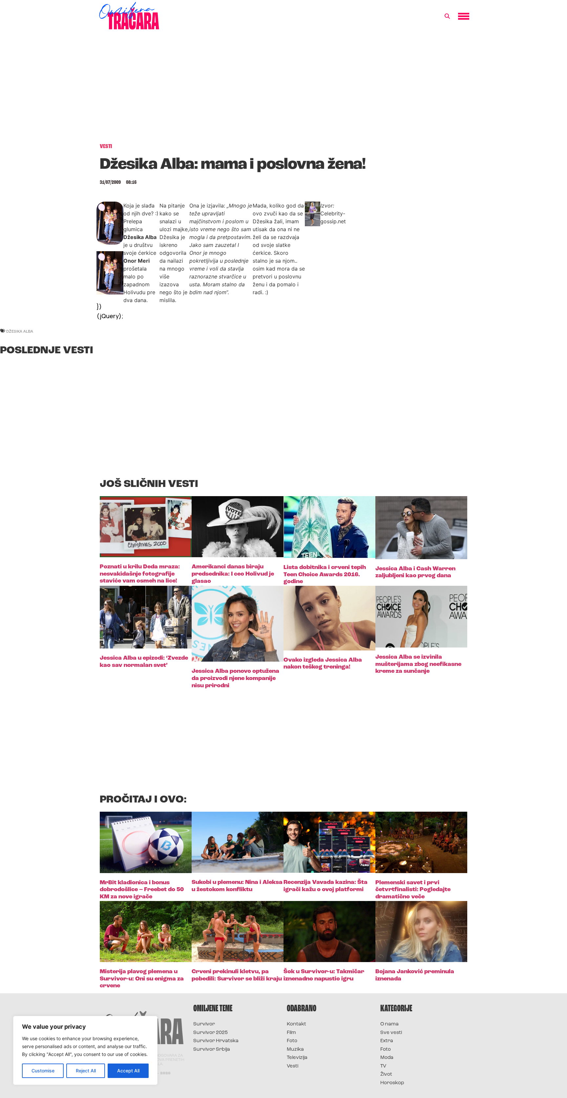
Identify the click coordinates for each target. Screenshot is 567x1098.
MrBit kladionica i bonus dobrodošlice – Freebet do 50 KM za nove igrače (142, 890)
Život (386, 1074)
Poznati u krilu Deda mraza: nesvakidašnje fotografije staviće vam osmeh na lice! (140, 574)
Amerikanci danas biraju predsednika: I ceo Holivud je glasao (233, 574)
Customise (43, 1070)
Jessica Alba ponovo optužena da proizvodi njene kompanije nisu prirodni (235, 679)
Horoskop (392, 1083)
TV (383, 1066)
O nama (389, 1024)
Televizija (297, 1057)
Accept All (128, 1070)
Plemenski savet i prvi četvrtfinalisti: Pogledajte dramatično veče (413, 890)
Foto (292, 1041)
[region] (85, 1050)
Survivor (204, 1024)
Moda (386, 1057)
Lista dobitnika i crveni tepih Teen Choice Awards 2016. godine (325, 575)
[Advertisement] (283, 90)
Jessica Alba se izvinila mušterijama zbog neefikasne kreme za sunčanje (418, 664)
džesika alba (19, 331)
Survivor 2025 (210, 1032)
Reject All (86, 1070)
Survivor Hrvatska (216, 1041)
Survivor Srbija (211, 1049)
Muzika (295, 1049)
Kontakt (296, 1024)
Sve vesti (391, 1032)
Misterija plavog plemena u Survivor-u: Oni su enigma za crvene (142, 979)
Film (291, 1032)
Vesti (292, 1066)
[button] (447, 16)
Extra (386, 1041)
